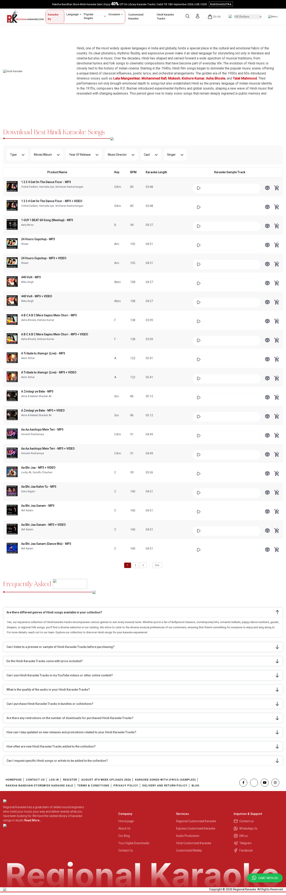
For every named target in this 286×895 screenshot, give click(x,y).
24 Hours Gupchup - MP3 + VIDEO (43, 258)
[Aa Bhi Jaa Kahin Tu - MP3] (12, 491)
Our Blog (124, 835)
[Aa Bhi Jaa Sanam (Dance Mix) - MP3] (12, 548)
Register (70, 779)
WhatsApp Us (248, 828)
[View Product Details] (267, 188)
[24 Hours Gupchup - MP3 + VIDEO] (12, 263)
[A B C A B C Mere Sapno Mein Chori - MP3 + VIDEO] (12, 339)
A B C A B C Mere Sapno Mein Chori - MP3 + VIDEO (54, 334)
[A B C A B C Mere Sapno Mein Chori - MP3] (12, 320)
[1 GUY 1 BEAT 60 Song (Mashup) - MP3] (12, 225)
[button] (265, 877)
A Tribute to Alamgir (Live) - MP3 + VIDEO (48, 372)
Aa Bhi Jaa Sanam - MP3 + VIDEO (43, 524)
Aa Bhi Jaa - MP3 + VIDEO (38, 467)
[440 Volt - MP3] (12, 282)
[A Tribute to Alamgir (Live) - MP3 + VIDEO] (12, 377)
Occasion (114, 14)
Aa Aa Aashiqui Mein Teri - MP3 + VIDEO (48, 448)
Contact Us (35, 779)
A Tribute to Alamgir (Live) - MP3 (43, 353)
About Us (124, 828)
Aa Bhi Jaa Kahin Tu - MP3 (38, 486)
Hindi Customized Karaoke (194, 843)
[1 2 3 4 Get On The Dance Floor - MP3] (12, 187)
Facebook (246, 850)
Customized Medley (189, 850)
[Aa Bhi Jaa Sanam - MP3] (12, 510)
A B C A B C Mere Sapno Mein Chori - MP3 (49, 315)
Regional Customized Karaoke (196, 821)
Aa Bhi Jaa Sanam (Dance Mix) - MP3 (46, 543)
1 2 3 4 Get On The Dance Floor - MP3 (46, 182)
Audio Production (187, 835)
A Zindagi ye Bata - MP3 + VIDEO (43, 410)
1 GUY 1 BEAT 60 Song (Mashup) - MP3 (47, 220)
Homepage (14, 779)
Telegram (245, 843)
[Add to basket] (277, 189)
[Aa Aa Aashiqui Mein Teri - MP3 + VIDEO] (12, 453)
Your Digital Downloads (133, 843)
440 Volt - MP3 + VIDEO (36, 296)
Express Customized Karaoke (196, 828)
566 (157, 565)
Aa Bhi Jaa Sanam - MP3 (37, 505)
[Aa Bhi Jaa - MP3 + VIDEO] (12, 472)
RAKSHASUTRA (221, 4)
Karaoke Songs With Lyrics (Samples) (165, 779)
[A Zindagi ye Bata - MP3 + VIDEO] (12, 415)
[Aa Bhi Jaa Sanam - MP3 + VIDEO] (12, 529)
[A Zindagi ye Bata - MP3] (12, 396)
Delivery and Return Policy (164, 785)
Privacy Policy (125, 785)
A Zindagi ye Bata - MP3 (37, 391)
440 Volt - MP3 (31, 277)
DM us (243, 835)
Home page (126, 821)
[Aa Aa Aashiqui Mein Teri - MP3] (12, 434)
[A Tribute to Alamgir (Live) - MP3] (12, 358)
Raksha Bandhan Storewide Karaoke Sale (39, 785)
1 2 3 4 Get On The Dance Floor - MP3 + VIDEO (51, 201)
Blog (195, 785)
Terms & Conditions (93, 785)
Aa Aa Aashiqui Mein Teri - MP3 (42, 429)
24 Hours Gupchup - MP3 (38, 239)
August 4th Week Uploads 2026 (106, 779)
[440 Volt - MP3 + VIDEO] (12, 301)
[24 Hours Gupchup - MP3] (12, 244)
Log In (54, 779)
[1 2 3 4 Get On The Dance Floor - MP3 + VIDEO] (12, 206)
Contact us (246, 821)
